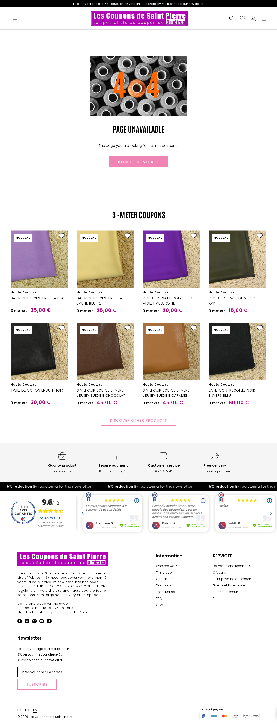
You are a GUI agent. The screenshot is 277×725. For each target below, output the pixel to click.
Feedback (163, 585)
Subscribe (37, 684)
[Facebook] (19, 622)
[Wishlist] (242, 18)
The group (164, 572)
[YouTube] (41, 622)
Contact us (164, 579)
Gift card (219, 572)
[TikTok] (49, 622)
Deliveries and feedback (231, 566)
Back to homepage (138, 162)
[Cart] (264, 18)
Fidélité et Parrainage (229, 585)
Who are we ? (166, 566)
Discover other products (138, 420)
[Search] (231, 18)
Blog (216, 598)
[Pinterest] (34, 622)
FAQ (159, 598)
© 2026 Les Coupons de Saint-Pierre (45, 717)
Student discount (226, 592)
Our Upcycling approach (232, 579)
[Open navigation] (15, 18)
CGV (159, 605)
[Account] (253, 18)
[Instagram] (27, 622)
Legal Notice (165, 592)
